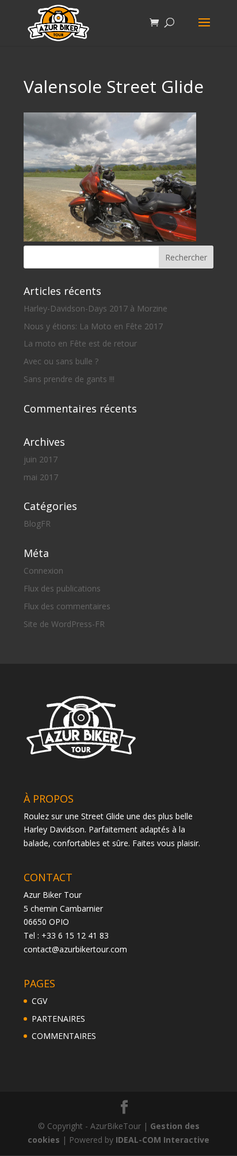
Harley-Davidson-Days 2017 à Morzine (95, 308)
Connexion (43, 570)
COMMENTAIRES (64, 1035)
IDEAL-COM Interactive (162, 1139)
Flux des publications (62, 588)
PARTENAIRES (58, 1018)
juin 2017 (41, 459)
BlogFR (37, 523)
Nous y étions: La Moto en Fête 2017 (93, 326)
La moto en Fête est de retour (80, 343)
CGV (39, 1000)
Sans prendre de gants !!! (69, 378)
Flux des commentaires (67, 606)
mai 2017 (41, 477)
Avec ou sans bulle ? (61, 361)
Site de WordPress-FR (64, 623)
